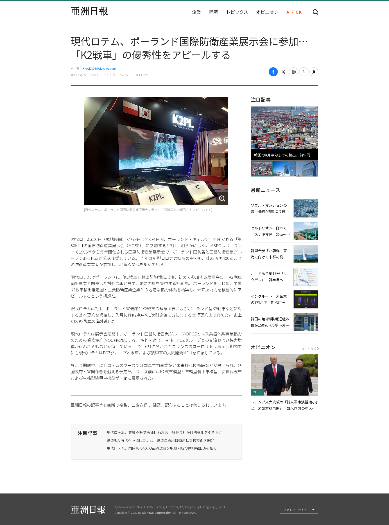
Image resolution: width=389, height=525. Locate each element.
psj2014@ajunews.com (100, 68)
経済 (213, 12)
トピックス (237, 12)
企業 (196, 12)
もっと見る (309, 348)
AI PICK (294, 12)
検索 (315, 12)
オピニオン (267, 12)
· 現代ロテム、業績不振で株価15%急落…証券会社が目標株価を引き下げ (163, 432)
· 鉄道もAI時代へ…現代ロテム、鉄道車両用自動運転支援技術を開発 (159, 440)
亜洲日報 (89, 11)
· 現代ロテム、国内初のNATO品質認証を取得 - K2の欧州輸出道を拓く (160, 448)
